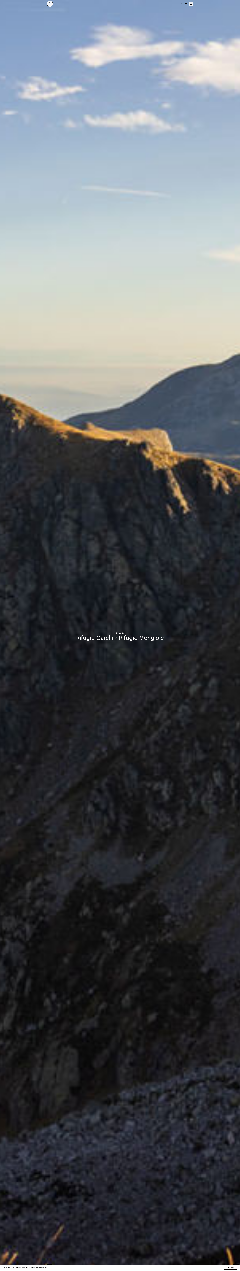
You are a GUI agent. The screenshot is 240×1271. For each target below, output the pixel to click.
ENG (186, 3)
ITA (182, 3)
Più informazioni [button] (42, 1267)
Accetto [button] (231, 1267)
